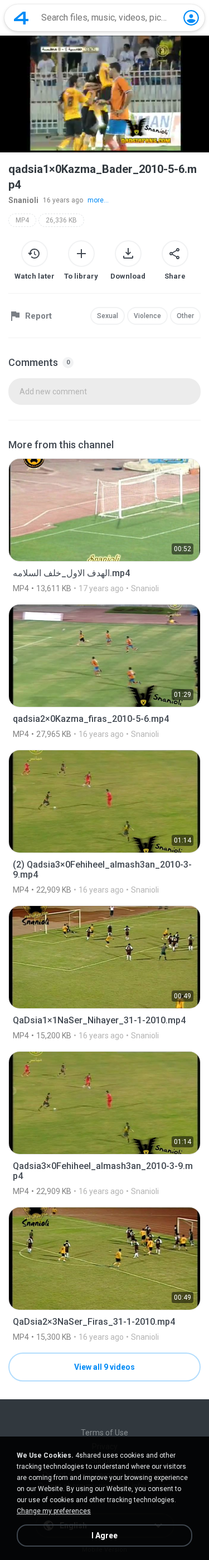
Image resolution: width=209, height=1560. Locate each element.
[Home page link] (21, 18)
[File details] (104, 525)
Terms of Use (104, 1432)
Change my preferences (54, 1511)
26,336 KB (61, 220)
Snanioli (23, 200)
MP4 (22, 220)
